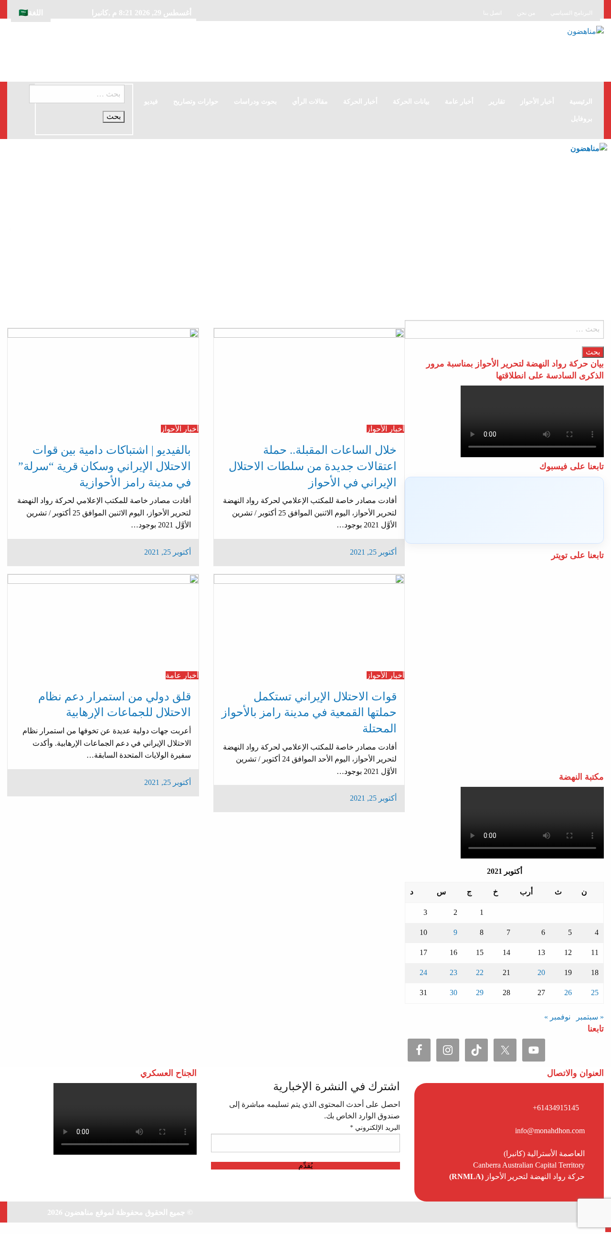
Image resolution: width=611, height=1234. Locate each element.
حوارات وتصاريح (196, 101)
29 (480, 992)
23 (453, 972)
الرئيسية (580, 101)
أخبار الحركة (360, 101)
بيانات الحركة (411, 101)
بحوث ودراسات (255, 101)
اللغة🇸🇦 (31, 13)
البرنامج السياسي (571, 13)
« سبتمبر (590, 1017)
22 (480, 972)
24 (423, 972)
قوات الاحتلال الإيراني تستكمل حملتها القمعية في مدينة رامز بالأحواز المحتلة (309, 712)
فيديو (151, 101)
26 (568, 992)
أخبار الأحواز (537, 101)
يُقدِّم (305, 1166)
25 (595, 992)
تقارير (497, 101)
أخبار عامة (459, 101)
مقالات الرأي (310, 101)
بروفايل (581, 118)
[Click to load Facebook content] (504, 510)
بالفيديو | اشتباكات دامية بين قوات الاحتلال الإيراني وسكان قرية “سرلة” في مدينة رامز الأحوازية (104, 466)
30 (453, 992)
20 (541, 972)
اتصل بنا (492, 13)
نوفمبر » (557, 1017)
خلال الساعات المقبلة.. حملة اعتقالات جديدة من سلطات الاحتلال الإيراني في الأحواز (313, 466)
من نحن (526, 13)
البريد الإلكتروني (375, 1127)
